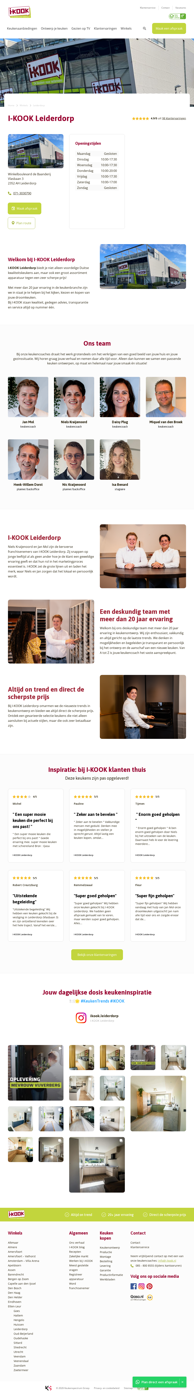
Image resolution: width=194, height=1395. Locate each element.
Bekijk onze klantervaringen (97, 955)
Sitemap (128, 1388)
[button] (35, 1073)
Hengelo (19, 1320)
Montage (105, 1256)
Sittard (18, 1343)
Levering (105, 1266)
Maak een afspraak (169, 28)
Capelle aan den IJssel (22, 1283)
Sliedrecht (20, 1347)
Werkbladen (107, 1279)
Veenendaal (21, 1361)
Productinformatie (111, 1275)
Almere (12, 1247)
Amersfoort (15, 1251)
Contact (165, 7)
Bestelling (106, 1261)
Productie (106, 1252)
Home (11, 105)
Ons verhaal (76, 1242)
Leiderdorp (21, 1329)
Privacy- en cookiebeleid (106, 1388)
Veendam (20, 1356)
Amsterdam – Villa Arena (23, 1261)
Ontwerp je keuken (54, 28)
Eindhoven (14, 1302)
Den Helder (15, 1297)
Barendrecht (16, 1274)
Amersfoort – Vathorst (22, 1256)
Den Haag (14, 1292)
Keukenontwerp (110, 1247)
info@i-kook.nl (167, 1260)
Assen (12, 1270)
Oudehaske (21, 1338)
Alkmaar (13, 1242)
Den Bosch (14, 1288)
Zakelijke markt (78, 1256)
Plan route (23, 223)
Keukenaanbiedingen (22, 28)
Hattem (18, 1315)
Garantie (105, 1270)
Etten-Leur (14, 1306)
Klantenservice (148, 7)
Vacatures (180, 7)
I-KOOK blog (77, 1247)
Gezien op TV (80, 28)
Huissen (19, 1324)
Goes (17, 1311)
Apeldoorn (14, 1265)
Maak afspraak (27, 208)
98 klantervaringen (174, 118)
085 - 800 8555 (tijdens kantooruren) (158, 1265)
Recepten (75, 1251)
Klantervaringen (105, 28)
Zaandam (20, 1365)
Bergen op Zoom (18, 1279)
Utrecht (18, 1352)
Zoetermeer (21, 1370)
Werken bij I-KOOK (81, 1261)
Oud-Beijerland (23, 1333)
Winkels (126, 28)
